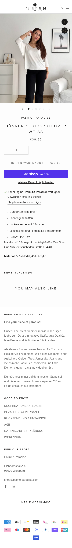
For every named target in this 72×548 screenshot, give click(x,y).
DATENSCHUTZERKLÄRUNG (23, 430)
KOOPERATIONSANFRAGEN (23, 405)
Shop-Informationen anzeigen (24, 202)
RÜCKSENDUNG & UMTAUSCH (25, 418)
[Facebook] (5, 486)
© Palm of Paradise (36, 502)
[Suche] (61, 6)
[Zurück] (22, 109)
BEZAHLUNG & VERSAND (21, 412)
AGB (7, 424)
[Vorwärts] (50, 109)
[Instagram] (14, 486)
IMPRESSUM (12, 437)
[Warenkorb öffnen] (67, 7)
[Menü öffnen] (5, 6)
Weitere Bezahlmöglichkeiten (36, 182)
